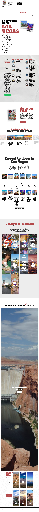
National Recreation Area (29, 483)
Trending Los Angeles (24, 256)
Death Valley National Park (23, 479)
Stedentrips (17, 68)
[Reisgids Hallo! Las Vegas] (12, 115)
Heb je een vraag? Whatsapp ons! (7, 95)
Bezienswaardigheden (17, 499)
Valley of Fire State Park (16, 480)
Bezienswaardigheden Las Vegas (18, 60)
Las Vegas (15, 258)
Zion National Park (29, 497)
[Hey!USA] (19, 3)
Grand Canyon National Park (4, 196)
